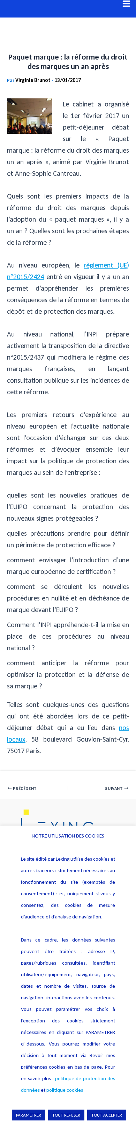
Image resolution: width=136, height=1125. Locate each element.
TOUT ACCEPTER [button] (106, 1115)
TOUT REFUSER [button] (66, 1115)
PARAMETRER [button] (28, 1115)
